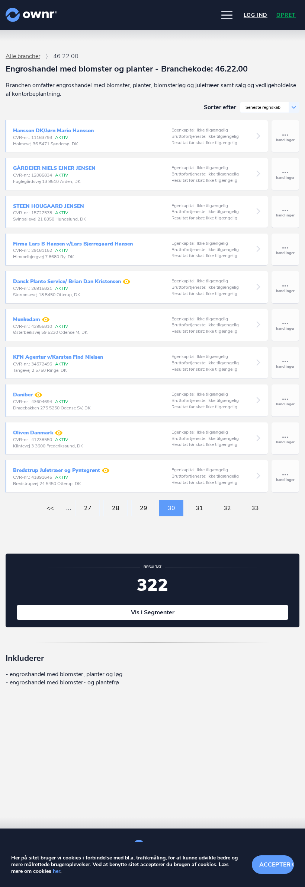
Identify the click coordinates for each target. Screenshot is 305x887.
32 (227, 508)
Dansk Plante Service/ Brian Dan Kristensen (67, 281)
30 (171, 508)
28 (115, 508)
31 (199, 508)
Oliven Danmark (33, 432)
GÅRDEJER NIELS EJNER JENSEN (54, 168)
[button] (226, 15)
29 (143, 508)
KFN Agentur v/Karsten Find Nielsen (58, 357)
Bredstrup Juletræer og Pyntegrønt (56, 470)
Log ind (255, 15)
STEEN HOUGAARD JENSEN (48, 206)
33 (255, 508)
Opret (286, 15)
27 (88, 508)
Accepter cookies (276, 865)
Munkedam (26, 319)
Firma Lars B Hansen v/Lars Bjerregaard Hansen (73, 243)
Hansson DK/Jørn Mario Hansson (53, 130)
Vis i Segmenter (152, 612)
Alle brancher (23, 56)
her (56, 871)
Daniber (23, 395)
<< (50, 508)
